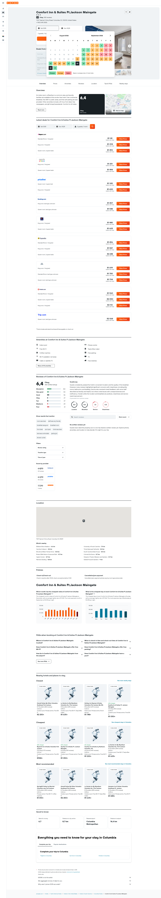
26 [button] (64, 63)
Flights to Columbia (46, 856)
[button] (3, 3)
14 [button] (73, 54)
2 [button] (50, 50)
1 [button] (77, 45)
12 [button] (64, 54)
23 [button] (50, 63)
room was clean (41, 421)
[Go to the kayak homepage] (12, 3)
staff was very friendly (54, 421)
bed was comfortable (43, 433)
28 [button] (73, 63)
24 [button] (55, 63)
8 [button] (77, 50)
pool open (48, 429)
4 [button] (59, 50)
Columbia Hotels (98, 893)
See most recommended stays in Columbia (118, 764)
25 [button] (59, 63)
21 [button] (73, 59)
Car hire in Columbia (75, 856)
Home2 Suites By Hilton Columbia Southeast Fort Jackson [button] (47, 704)
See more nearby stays (124, 680)
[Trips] (3, 31)
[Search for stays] (3, 12)
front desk (40, 429)
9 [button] (50, 54)
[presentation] (52, 593)
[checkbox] (45, 470)
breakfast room (54, 425)
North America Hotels (56, 893)
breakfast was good (42, 425)
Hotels (46, 893)
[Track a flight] (3, 26)
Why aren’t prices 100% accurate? (49, 884)
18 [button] (59, 59)
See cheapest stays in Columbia (121, 722)
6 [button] (68, 50)
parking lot (54, 433)
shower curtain (41, 437)
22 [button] (77, 59)
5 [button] (110, 45)
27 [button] (68, 63)
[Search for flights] (3, 8)
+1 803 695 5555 (41, 22)
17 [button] (55, 59)
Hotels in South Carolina (86, 893)
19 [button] (64, 59)
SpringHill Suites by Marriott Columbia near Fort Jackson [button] (45, 787)
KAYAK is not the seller (45, 877)
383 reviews (48, 17)
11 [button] (59, 54)
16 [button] (50, 59)
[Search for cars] (3, 16)
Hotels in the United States (70, 893)
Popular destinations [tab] (60, 844)
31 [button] (55, 68)
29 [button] (77, 63)
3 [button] (55, 50)
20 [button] (68, 59)
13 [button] (68, 54)
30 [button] (51, 68)
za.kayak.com (39, 893)
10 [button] (55, 54)
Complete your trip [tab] (45, 844)
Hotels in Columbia (104, 856)
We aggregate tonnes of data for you (50, 881)
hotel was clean (57, 429)
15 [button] (77, 54)
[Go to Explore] (3, 22)
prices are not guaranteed (73, 872)
